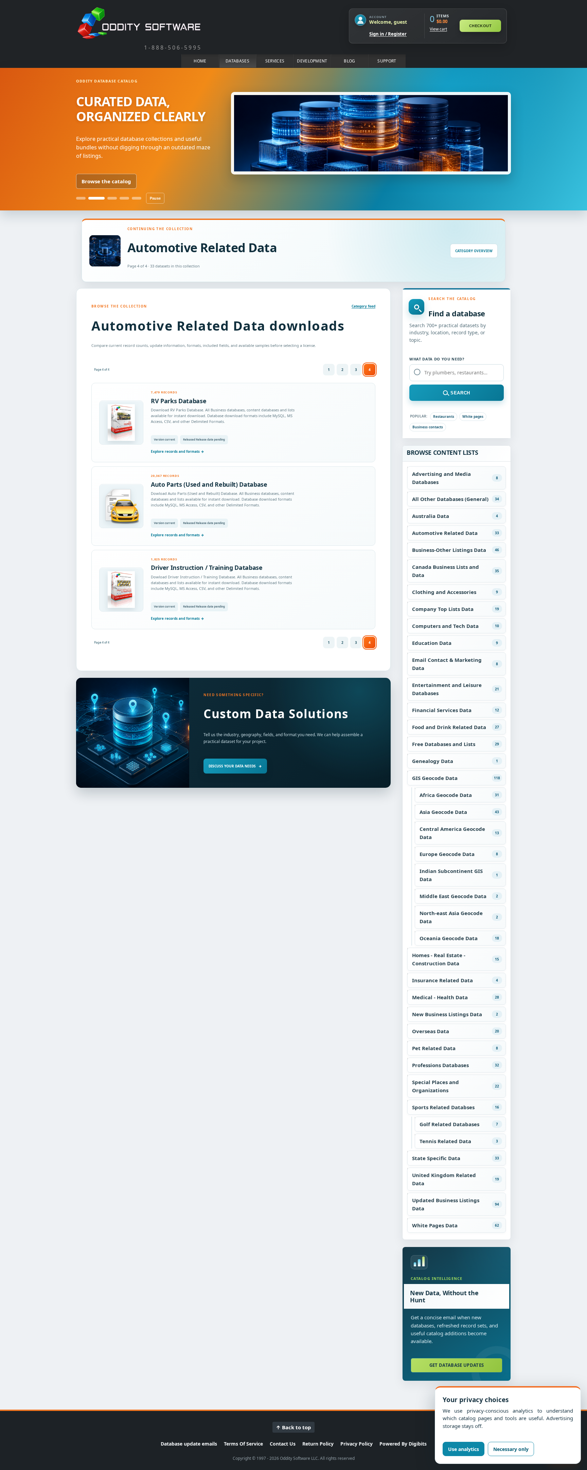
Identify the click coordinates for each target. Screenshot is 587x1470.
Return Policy (318, 1443)
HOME (200, 61)
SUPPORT (386, 61)
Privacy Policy (356, 1443)
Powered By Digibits (403, 1443)
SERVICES (274, 61)
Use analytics (463, 1449)
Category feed (363, 306)
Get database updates (456, 1365)
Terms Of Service (243, 1443)
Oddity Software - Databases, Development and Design (139, 23)
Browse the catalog (106, 181)
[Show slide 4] (124, 198)
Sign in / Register (388, 34)
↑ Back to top (293, 1427)
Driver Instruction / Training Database (207, 567)
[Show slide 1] (81, 198)
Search (460, 392)
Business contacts (427, 427)
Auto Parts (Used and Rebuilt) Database (209, 484)
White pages (472, 416)
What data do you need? (436, 358)
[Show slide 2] (96, 198)
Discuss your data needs (235, 766)
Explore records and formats (177, 451)
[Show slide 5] (136, 198)
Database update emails (189, 1443)
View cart (438, 29)
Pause (155, 198)
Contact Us (283, 1443)
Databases (237, 61)
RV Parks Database (179, 401)
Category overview (474, 250)
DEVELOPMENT (312, 61)
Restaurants (443, 416)
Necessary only (511, 1449)
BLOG (349, 61)
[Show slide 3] (112, 198)
